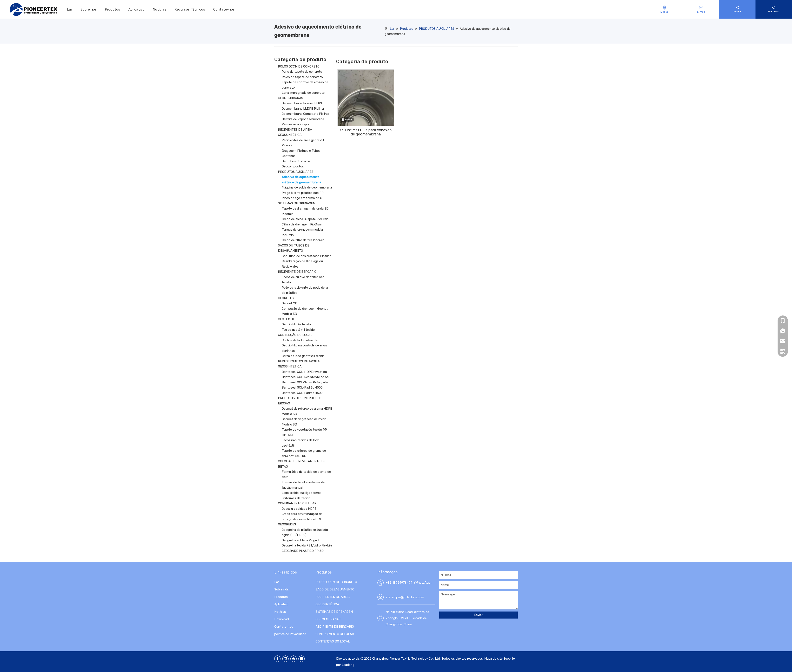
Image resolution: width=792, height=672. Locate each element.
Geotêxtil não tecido (296, 324)
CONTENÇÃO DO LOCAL (295, 335)
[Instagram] (301, 658)
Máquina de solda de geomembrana (307, 187)
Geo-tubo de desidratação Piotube (306, 256)
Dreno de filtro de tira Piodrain (303, 240)
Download (281, 619)
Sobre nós (88, 9)
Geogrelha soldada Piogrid (300, 540)
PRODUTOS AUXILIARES (295, 172)
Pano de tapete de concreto (302, 71)
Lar (69, 9)
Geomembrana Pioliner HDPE (302, 103)
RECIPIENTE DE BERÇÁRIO (297, 272)
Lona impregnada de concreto (303, 93)
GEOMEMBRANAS (290, 98)
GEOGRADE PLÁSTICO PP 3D (303, 551)
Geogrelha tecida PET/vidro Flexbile (307, 545)
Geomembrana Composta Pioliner (305, 114)
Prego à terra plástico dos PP (303, 193)
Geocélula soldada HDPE (299, 509)
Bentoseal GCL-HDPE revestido (304, 372)
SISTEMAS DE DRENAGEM (296, 203)
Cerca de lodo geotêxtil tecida (303, 356)
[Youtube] (293, 658)
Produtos (112, 9)
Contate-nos (224, 9)
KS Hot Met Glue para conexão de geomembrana (366, 132)
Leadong (348, 665)
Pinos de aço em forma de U (302, 198)
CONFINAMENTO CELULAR (297, 503)
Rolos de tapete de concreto (302, 77)
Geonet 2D (289, 303)
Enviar (478, 615)
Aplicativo (136, 9)
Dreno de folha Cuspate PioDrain (305, 219)
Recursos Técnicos (189, 9)
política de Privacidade (290, 634)
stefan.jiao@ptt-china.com (405, 597)
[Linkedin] (285, 658)
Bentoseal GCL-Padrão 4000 (302, 387)
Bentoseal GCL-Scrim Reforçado (305, 382)
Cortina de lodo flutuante (300, 340)
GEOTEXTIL (286, 319)
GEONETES (286, 298)
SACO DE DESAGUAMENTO (335, 589)
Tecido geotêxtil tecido (298, 330)
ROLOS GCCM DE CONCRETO (298, 66)
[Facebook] (277, 658)
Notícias (159, 9)
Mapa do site (493, 658)
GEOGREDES (287, 524)
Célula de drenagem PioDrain (302, 224)
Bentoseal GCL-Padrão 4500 (302, 393)
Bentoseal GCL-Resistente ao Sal (305, 377)
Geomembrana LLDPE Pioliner (303, 108)
